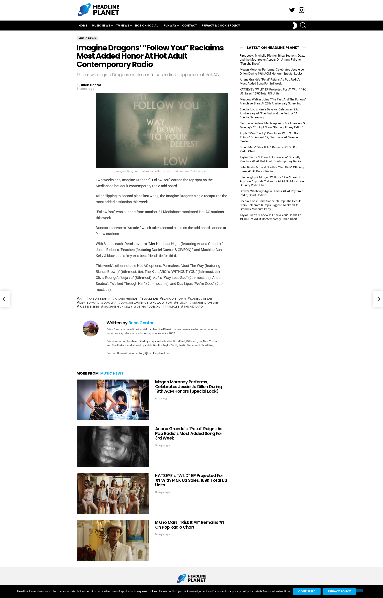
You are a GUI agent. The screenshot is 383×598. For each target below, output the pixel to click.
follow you (162, 303)
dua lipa (110, 303)
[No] (358, 590)
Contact (189, 26)
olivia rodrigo (149, 307)
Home (83, 26)
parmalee (172, 307)
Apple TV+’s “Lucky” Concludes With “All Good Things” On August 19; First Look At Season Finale (270, 137)
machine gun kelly (118, 307)
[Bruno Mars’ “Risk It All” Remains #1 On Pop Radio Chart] (113, 540)
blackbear (150, 299)
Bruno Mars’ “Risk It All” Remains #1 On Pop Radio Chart (189, 524)
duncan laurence (134, 303)
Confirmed (307, 591)
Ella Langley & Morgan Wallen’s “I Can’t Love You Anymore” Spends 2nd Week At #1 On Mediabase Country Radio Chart (272, 181)
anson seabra (100, 299)
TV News (122, 26)
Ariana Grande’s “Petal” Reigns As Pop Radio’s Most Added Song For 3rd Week (188, 433)
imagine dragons (205, 303)
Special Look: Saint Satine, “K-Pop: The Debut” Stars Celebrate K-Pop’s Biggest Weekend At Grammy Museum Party (270, 205)
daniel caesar (201, 299)
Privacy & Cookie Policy (221, 26)
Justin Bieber (89, 307)
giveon (181, 303)
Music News (101, 26)
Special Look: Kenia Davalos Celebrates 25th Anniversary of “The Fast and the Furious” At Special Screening (269, 113)
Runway (170, 26)
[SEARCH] (303, 25)
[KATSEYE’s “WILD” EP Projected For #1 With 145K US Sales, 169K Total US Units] (113, 493)
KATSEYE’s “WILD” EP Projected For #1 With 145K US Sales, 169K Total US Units (191, 480)
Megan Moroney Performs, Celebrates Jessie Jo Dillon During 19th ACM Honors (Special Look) (188, 386)
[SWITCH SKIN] (295, 25)
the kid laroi (194, 307)
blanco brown (174, 299)
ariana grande (126, 299)
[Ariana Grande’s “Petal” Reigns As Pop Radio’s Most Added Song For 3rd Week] (113, 446)
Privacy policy (339, 591)
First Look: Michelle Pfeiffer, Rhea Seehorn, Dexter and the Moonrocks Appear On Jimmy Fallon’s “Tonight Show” (273, 59)
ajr (82, 299)
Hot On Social (146, 26)
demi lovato (89, 303)
